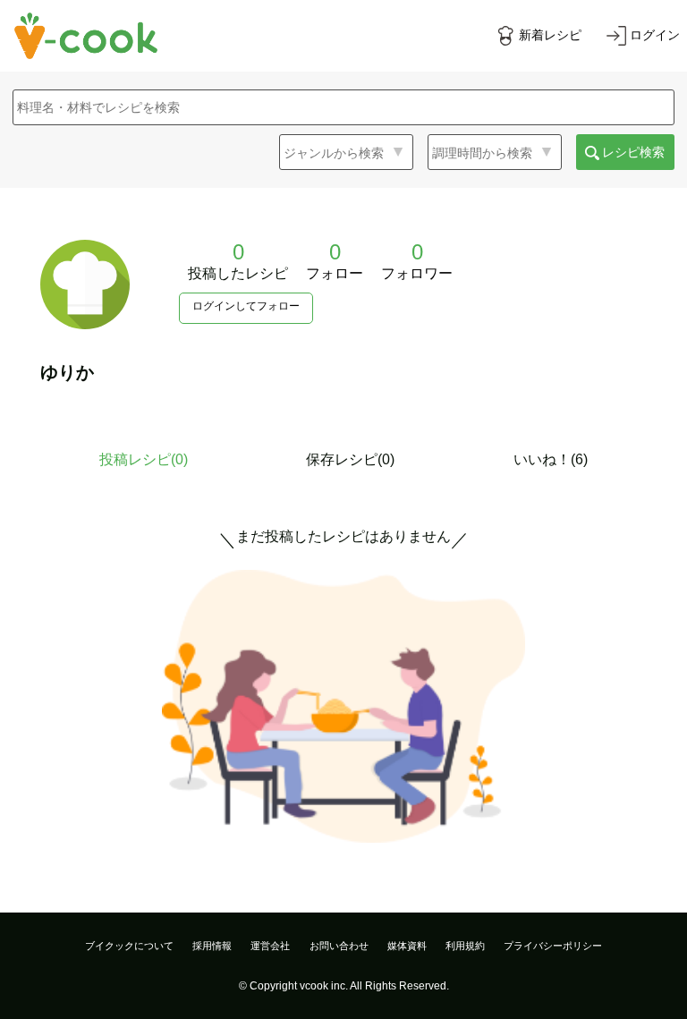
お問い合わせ (339, 945)
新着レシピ (550, 35)
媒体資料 (407, 945)
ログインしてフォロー (246, 306)
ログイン (655, 35)
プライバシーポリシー (553, 945)
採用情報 (212, 945)
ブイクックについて (129, 945)
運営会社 (270, 945)
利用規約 (465, 945)
